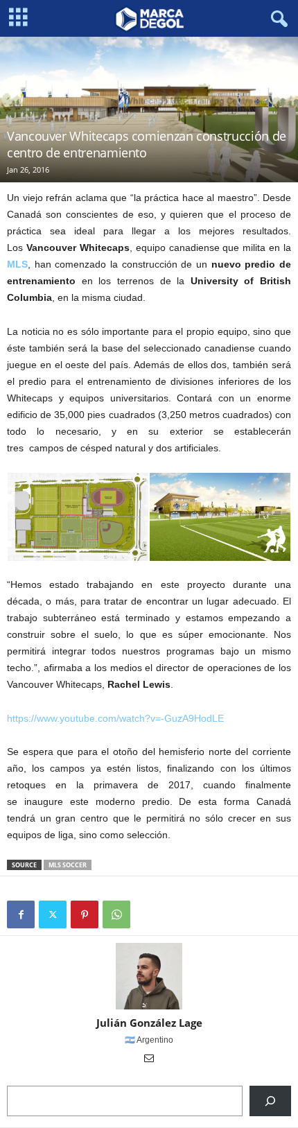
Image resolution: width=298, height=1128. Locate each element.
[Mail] (149, 1059)
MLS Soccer (68, 864)
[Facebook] (21, 914)
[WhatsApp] (116, 914)
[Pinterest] (84, 914)
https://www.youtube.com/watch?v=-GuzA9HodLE (115, 718)
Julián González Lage (149, 1023)
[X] (53, 914)
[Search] (270, 1101)
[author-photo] (149, 976)
